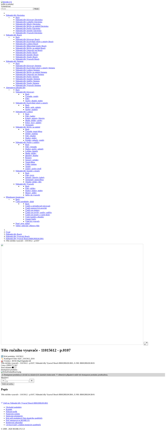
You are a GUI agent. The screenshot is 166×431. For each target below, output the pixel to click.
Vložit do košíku (7, 384)
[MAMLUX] (6, 2)
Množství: (5, 378)
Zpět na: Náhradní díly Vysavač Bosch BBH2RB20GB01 (25, 403)
